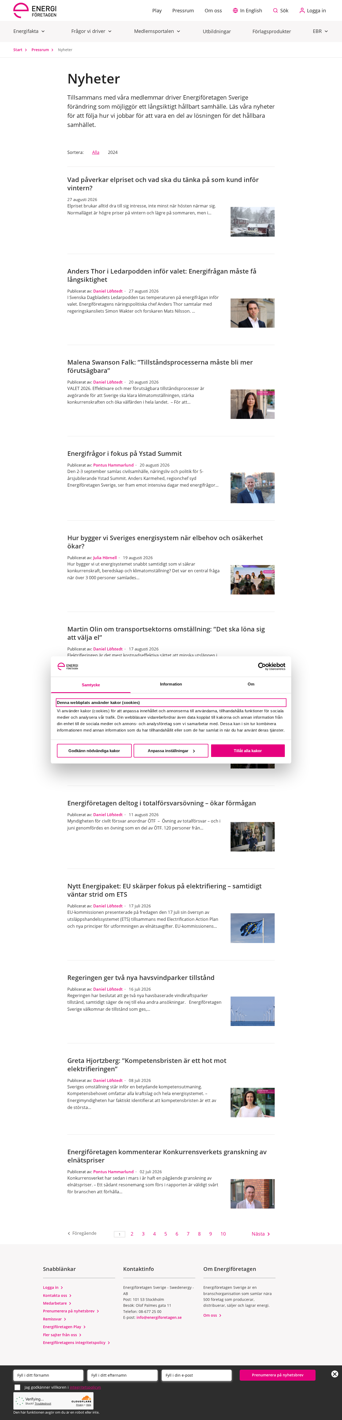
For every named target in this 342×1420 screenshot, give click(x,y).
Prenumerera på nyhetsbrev (69, 1310)
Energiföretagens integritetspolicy (75, 1342)
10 (223, 1233)
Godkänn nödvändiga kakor (94, 750)
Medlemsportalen (154, 31)
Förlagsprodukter (271, 31)
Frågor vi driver (89, 31)
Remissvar (53, 1318)
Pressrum (41, 49)
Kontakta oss (55, 1295)
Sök (284, 10)
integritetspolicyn (85, 1387)
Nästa (256, 1233)
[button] (249, 10)
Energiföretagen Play (62, 1326)
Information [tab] (171, 684)
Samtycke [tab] (91, 685)
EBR (318, 31)
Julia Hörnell (105, 557)
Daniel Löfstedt (108, 291)
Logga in (51, 1287)
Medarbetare (55, 1303)
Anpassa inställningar (168, 750)
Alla (95, 152)
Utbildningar (217, 31)
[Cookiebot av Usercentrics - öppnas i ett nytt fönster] (262, 666)
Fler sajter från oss (60, 1334)
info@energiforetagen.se (159, 1317)
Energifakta (26, 31)
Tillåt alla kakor (248, 750)
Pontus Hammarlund (113, 465)
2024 (113, 152)
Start (18, 49)
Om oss (210, 1315)
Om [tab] (251, 684)
